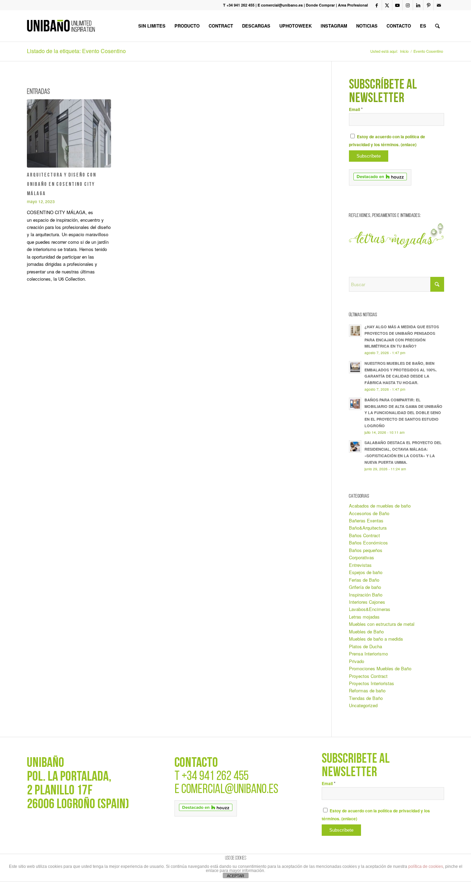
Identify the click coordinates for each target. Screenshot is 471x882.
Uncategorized (363, 705)
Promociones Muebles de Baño (380, 668)
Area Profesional (353, 5)
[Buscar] (437, 25)
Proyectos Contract (368, 676)
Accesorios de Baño (369, 513)
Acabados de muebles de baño (380, 505)
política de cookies (425, 866)
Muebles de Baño (366, 631)
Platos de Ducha (365, 646)
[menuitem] (152, 25)
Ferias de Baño (364, 580)
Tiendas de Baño (366, 698)
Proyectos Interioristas (371, 683)
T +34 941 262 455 (238, 5)
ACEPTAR (235, 876)
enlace (408, 145)
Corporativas (361, 557)
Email (356, 109)
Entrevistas (360, 565)
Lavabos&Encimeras (369, 609)
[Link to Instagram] (408, 5)
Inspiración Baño (365, 594)
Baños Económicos (368, 542)
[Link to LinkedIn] (418, 5)
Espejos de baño (365, 572)
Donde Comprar (320, 5)
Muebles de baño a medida (376, 638)
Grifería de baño (365, 587)
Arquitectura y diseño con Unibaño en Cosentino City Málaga (61, 184)
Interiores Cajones (367, 602)
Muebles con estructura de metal (381, 624)
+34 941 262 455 (215, 776)
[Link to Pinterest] (428, 5)
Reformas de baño (367, 690)
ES (423, 25)
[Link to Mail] (439, 5)
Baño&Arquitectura (368, 527)
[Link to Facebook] (377, 5)
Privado (356, 661)
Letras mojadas (364, 616)
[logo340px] (61, 25)
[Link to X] (387, 5)
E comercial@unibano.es (280, 5)
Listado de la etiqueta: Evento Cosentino (76, 51)
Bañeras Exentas (366, 520)
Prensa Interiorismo (368, 653)
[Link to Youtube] (397, 5)
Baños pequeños (365, 550)
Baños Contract (364, 535)
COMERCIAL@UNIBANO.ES (229, 789)
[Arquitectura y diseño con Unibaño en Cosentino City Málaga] (69, 133)
